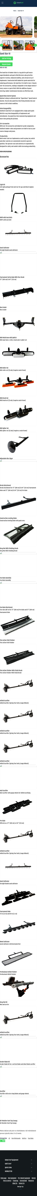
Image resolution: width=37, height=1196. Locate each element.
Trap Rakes (30, 1138)
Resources (31, 1181)
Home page (3, 1178)
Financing (15, 1181)
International (23, 1181)
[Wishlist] (11, 1194)
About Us (15, 1183)
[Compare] (33, 1194)
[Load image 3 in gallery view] (30, 45)
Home (14, 10)
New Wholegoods (16, 1138)
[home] (18, 1194)
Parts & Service (7, 1181)
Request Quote (6, 64)
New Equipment (12, 1178)
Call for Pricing (6, 58)
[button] (3, 3)
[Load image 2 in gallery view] (18, 45)
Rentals (34, 1178)
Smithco (24, 1138)
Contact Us (21, 1183)
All (9, 1138)
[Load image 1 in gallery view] (7, 45)
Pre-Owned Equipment (24, 1178)
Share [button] (3, 1141)
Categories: (3, 1138)
